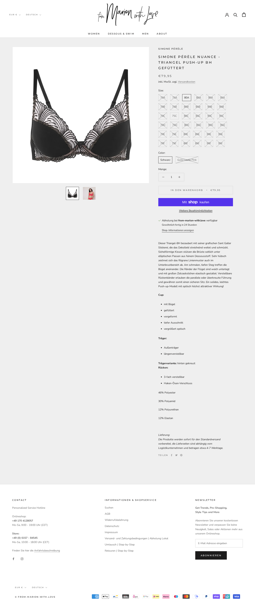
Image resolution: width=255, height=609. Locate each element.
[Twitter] (176, 455)
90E (209, 134)
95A (222, 97)
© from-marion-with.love (35, 597)
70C (162, 116)
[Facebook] (171, 455)
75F (174, 143)
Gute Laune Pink (187, 160)
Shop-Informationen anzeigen (178, 230)
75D (174, 125)
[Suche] (235, 15)
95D (222, 125)
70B (162, 107)
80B (186, 107)
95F (220, 143)
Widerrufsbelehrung (116, 520)
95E (220, 134)
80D (186, 125)
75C (174, 116)
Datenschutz (112, 526)
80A (186, 97)
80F (186, 143)
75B (174, 107)
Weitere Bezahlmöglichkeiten (195, 210)
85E (197, 134)
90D (210, 125)
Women (94, 33)
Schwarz (165, 160)
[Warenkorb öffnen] (244, 14)
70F (162, 143)
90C (209, 116)
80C (186, 116)
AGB (107, 514)
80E (186, 134)
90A (210, 97)
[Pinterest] (181, 455)
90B (209, 107)
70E (162, 134)
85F (197, 143)
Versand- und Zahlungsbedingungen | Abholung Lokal (136, 538)
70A (162, 97)
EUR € (13, 14)
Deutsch (32, 14)
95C (221, 116)
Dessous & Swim (121, 33)
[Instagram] (22, 558)
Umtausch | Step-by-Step (120, 544)
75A (174, 97)
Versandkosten (186, 82)
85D (198, 125)
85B (198, 107)
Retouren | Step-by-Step (119, 551)
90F (209, 143)
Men (145, 33)
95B (221, 107)
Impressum (111, 532)
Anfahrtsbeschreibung (47, 550)
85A (198, 97)
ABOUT (162, 33)
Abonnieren (211, 555)
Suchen (109, 507)
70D (162, 125)
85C (198, 116)
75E (174, 134)
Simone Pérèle (170, 48)
